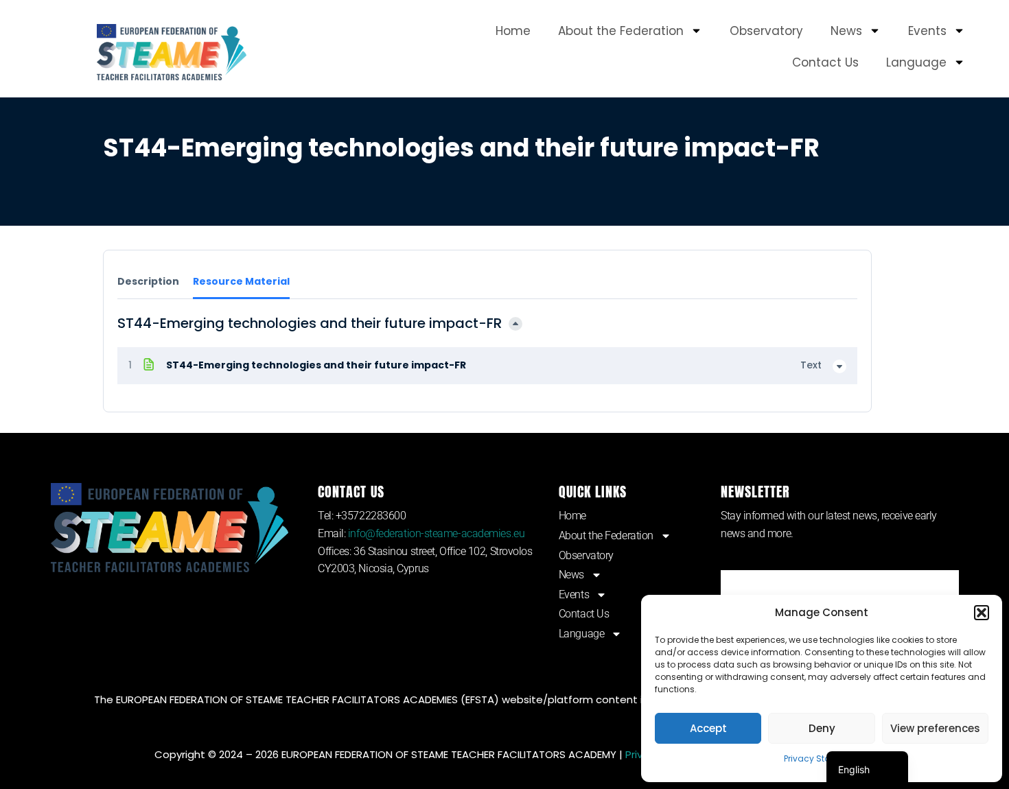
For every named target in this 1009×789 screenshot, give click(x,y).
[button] (981, 613)
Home (513, 31)
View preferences (935, 728)
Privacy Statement (822, 758)
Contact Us (825, 62)
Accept (708, 728)
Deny (822, 728)
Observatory (766, 31)
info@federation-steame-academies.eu (436, 533)
